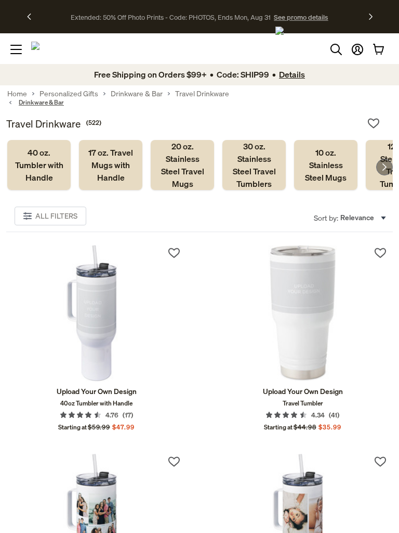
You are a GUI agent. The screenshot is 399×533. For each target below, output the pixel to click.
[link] (39, 165)
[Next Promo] (370, 17)
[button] (357, 49)
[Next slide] (384, 167)
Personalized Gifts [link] (68, 93)
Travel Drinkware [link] (202, 93)
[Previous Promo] (32, 17)
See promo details (301, 17)
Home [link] (17, 93)
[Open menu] (16, 49)
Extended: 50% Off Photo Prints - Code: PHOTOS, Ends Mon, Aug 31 (171, 17)
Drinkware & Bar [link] (137, 93)
